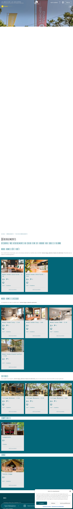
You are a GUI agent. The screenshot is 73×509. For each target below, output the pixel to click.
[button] (70, 491)
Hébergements (10, 234)
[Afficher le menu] (70, 7)
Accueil (3, 234)
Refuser (53, 503)
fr (59, 1)
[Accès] (63, 2)
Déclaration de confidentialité (58, 506)
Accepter (41, 503)
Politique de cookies (47, 506)
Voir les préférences (65, 503)
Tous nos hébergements (21, 234)
